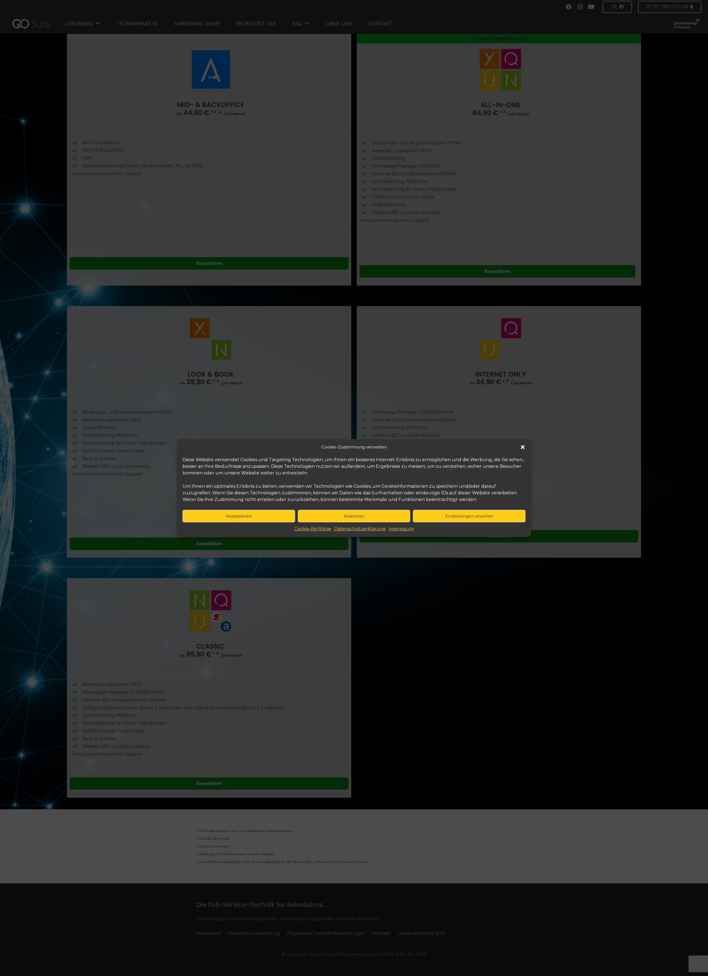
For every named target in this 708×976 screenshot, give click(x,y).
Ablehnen (354, 516)
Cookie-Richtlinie (312, 528)
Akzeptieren (239, 516)
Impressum (401, 528)
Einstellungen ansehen (469, 516)
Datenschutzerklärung (360, 528)
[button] (522, 447)
